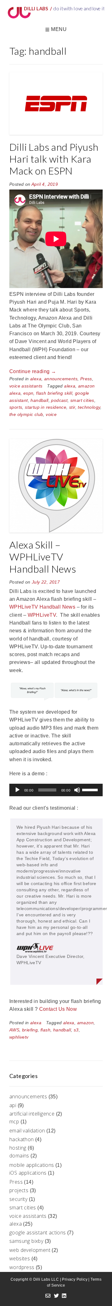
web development (29, 1250)
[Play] (17, 790)
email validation (27, 1130)
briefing (30, 1029)
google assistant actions (37, 1232)
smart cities (82, 400)
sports (15, 407)
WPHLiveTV (42, 615)
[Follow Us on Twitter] (56, 1296)
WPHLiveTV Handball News (42, 607)
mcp (14, 1121)
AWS (14, 1029)
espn (28, 393)
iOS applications (27, 1172)
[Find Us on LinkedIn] (64, 1296)
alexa (35, 378)
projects (18, 1190)
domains (19, 1155)
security (18, 1199)
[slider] (91, 789)
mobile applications (31, 1165)
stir (72, 407)
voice (51, 414)
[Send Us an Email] (48, 1296)
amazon (85, 1022)
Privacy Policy (74, 1279)
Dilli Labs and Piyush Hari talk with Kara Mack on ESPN (53, 159)
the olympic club (26, 414)
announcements (60, 378)
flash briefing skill (54, 393)
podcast (59, 400)
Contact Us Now (58, 1009)
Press (86, 378)
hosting (17, 1147)
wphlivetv (19, 1037)
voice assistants (25, 385)
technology (89, 407)
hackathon (21, 1139)
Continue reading (32, 371)
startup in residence (45, 407)
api (12, 1105)
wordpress (22, 1267)
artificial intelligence (31, 1113)
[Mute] (77, 790)
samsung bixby (26, 1241)
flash (45, 1029)
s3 (76, 1029)
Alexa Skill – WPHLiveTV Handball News (42, 557)
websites (19, 1258)
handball (39, 400)
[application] (56, 790)
